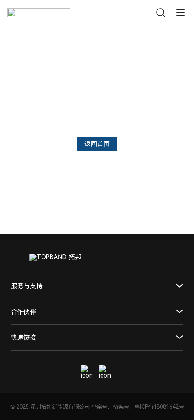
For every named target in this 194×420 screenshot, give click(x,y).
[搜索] (161, 13)
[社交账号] (88, 372)
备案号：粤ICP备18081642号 (148, 407)
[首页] (38, 12)
